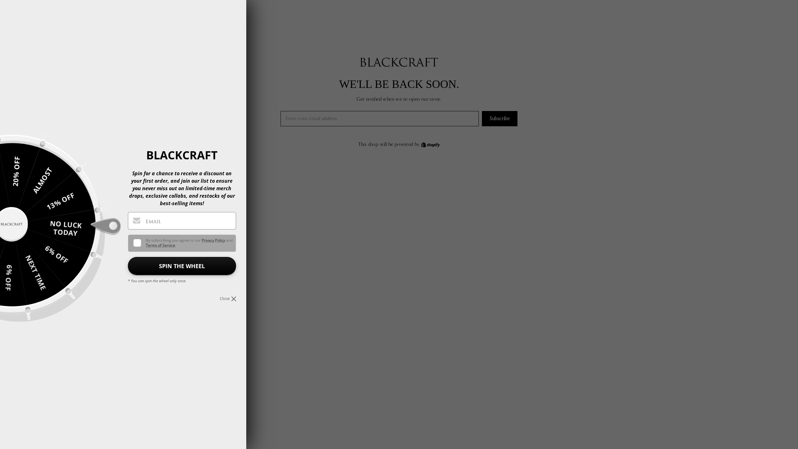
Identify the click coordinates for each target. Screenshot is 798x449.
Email (153, 221)
